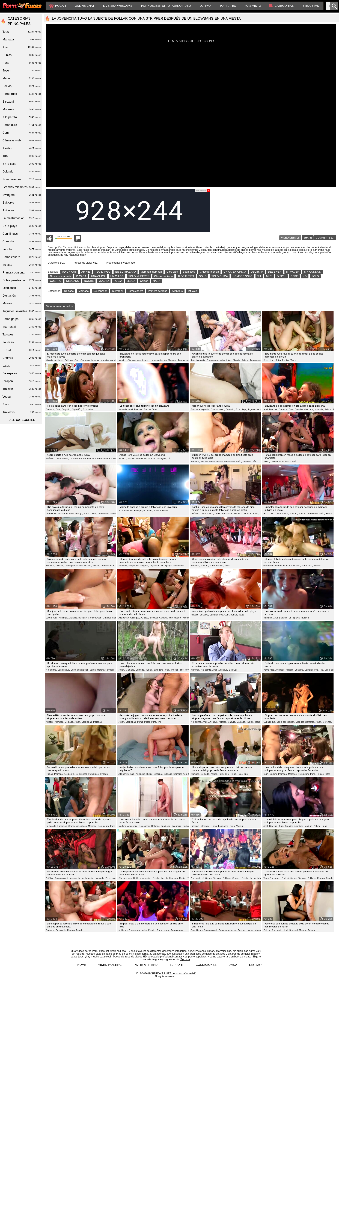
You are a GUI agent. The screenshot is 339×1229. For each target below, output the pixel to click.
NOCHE (89, 280)
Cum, (77, 360)
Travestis (21, 412)
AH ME (85, 271)
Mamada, (172, 360)
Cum (21, 132)
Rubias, (286, 360)
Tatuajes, (247, 461)
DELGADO (72, 280)
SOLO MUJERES (138, 276)
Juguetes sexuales (21, 311)
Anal (21, 47)
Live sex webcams (117, 5)
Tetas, (255, 513)
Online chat (84, 5)
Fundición (21, 342)
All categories (22, 420)
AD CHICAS (69, 271)
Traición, (175, 670)
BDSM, (149, 774)
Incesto (21, 264)
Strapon (104, 774)
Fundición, (62, 826)
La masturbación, (159, 360)
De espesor (100, 290)
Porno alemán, (216, 461)
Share (308, 237)
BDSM (21, 350)
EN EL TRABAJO (125, 271)
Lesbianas (21, 288)
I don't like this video (77, 238)
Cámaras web (21, 140)
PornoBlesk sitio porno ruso (166, 5)
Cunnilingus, (64, 670)
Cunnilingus (21, 233)
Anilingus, (59, 360)
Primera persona (157, 290)
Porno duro (21, 125)
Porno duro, (269, 360)
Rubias (317, 565)
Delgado (69, 290)
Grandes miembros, (90, 360)
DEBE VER (274, 271)
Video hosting (110, 964)
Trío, (193, 360)
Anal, (130, 409)
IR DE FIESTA (185, 276)
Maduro (21, 78)
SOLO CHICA (219, 276)
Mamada (83, 290)
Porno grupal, (256, 360)
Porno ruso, (102, 458)
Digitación (21, 295)
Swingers (177, 290)
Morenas (97, 722)
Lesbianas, (276, 461)
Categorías (284, 5)
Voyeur (188, 670)
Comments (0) (325, 237)
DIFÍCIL (281, 276)
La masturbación (21, 218)
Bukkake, (69, 360)
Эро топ (185, 959)
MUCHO (104, 280)
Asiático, (122, 360)
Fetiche (21, 249)
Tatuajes (192, 290)
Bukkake (21, 202)
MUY (269, 276)
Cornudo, (50, 409)
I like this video (49, 238)
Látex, (229, 360)
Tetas (293, 360)
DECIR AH (257, 271)
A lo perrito (21, 117)
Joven (21, 70)
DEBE (294, 276)
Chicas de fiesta (163, 276)
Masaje (21, 303)
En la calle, (268, 513)
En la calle (88, 409)
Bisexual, (138, 409)
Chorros (21, 357)
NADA (156, 280)
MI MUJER (292, 271)
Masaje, (49, 360)
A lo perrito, (204, 409)
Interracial (117, 290)
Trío (169, 458)
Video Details (290, 237)
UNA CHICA (98, 276)
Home (81, 964)
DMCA (232, 964)
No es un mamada (60, 276)
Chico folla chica (209, 271)
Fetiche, (88, 565)
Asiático (21, 148)
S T (259, 276)
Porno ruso (183, 360)
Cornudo (21, 241)
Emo (21, 404)
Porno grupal (177, 930)
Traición (305, 618)
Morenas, (286, 461)
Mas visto (253, 5)
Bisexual (233, 670)
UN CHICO (117, 276)
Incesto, (146, 360)
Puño (294, 461)
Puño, (278, 360)
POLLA (118, 280)
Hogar (60, 5)
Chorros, (236, 878)
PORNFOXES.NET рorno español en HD (172, 973)
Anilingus (21, 210)
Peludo (165, 510)
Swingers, (161, 458)
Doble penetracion (21, 280)
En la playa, (241, 409)
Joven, (266, 461)
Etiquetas (310, 5)
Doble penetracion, (224, 513)
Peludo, (245, 360)
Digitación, (77, 409)
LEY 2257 (255, 964)
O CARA (81, 276)
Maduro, (70, 513)
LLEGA (131, 280)
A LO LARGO (103, 271)
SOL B (203, 276)
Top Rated (227, 5)
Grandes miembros (21, 187)
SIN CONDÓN (312, 271)
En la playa (21, 226)
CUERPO (55, 280)
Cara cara (172, 271)
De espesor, (81, 774)
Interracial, (201, 360)
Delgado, (66, 409)
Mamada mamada (151, 271)
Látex (21, 365)
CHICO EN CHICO (235, 271)
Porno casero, (90, 513)
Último (205, 5)
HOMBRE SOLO (242, 276)
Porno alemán (21, 179)
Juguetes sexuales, (109, 360)
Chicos (144, 280)
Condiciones (206, 964)
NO (305, 276)
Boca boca (189, 271)
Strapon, (152, 458)
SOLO (315, 276)
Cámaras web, (134, 360)
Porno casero (135, 290)
